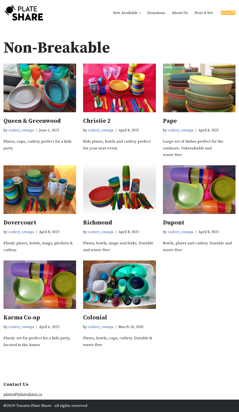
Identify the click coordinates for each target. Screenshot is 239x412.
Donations (156, 12)
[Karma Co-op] (40, 284)
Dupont (173, 222)
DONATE (228, 13)
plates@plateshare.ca (23, 394)
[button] (140, 13)
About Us (180, 12)
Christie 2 (97, 121)
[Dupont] (199, 189)
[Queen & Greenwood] (40, 88)
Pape (170, 121)
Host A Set (203, 12)
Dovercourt (20, 222)
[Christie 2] (119, 88)
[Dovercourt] (40, 189)
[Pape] (199, 88)
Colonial (95, 317)
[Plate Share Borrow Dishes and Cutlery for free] (24, 13)
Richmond (97, 222)
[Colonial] (119, 284)
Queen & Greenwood (32, 121)
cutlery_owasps (21, 130)
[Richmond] (119, 189)
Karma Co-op (22, 317)
